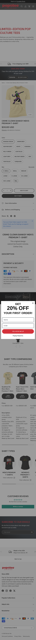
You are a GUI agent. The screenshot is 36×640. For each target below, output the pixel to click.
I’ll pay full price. (18, 336)
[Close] (33, 303)
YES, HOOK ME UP (18, 331)
